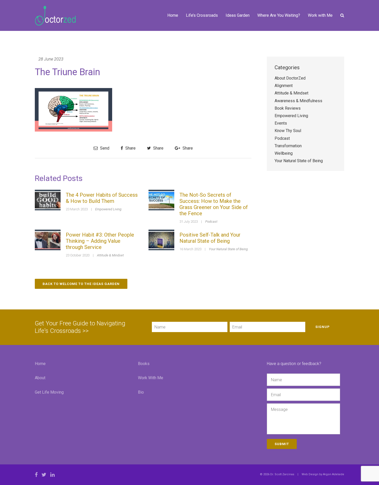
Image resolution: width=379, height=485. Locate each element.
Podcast (211, 221)
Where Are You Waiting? (278, 15)
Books (144, 363)
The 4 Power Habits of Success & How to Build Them (102, 198)
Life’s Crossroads (202, 15)
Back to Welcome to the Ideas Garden (81, 284)
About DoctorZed (290, 78)
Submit (282, 444)
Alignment (284, 85)
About (40, 377)
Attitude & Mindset (110, 255)
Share (130, 148)
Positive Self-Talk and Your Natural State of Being (210, 238)
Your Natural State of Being (228, 249)
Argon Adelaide (333, 474)
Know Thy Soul (288, 130)
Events (281, 123)
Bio (141, 392)
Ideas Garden (238, 15)
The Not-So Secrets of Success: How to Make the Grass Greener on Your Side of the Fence (213, 204)
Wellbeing (284, 153)
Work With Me (150, 377)
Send (104, 148)
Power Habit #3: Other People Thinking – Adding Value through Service (100, 241)
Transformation (288, 145)
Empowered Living (108, 209)
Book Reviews (288, 108)
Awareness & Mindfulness (298, 100)
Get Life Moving (49, 392)
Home (172, 15)
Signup (322, 327)
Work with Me (320, 15)
